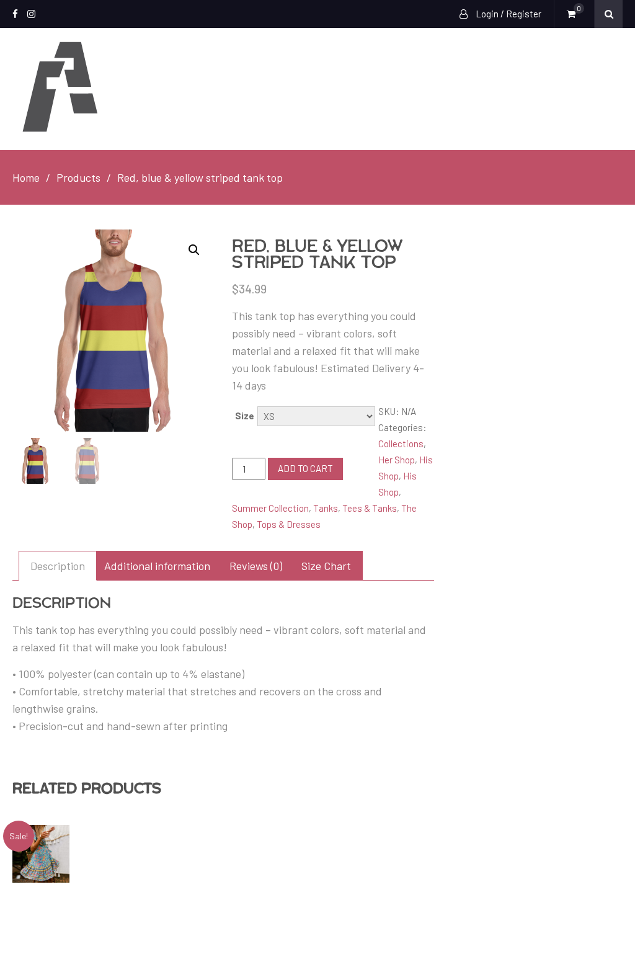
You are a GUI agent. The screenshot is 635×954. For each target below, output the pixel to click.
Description (57, 566)
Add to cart (305, 468)
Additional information (157, 566)
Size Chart (326, 566)
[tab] (58, 566)
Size (244, 415)
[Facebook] (15, 14)
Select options (51, 853)
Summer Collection (270, 508)
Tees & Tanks (369, 508)
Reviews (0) (255, 566)
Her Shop (396, 459)
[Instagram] (31, 14)
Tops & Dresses (289, 524)
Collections (401, 443)
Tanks (325, 508)
